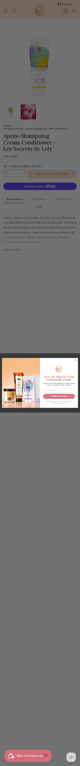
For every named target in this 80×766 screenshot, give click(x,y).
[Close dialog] (75, 360)
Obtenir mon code (59, 396)
